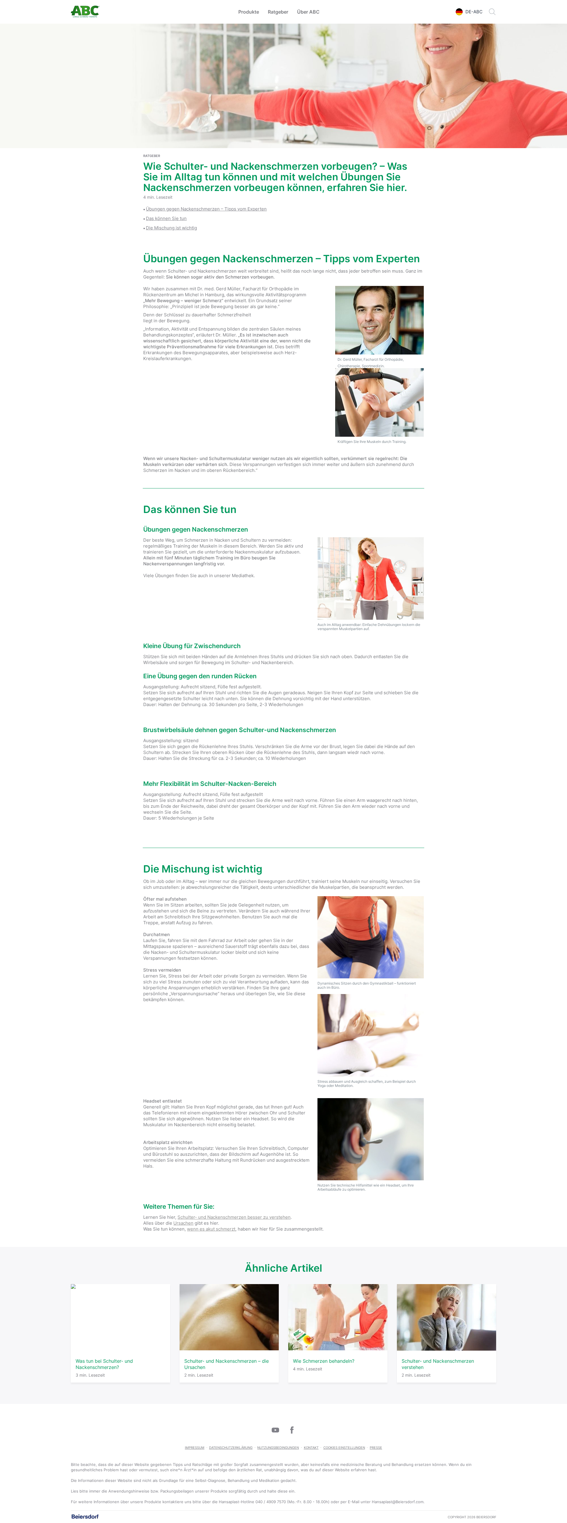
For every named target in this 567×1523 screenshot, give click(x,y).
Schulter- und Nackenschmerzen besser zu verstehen (234, 1217)
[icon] (275, 1430)
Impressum (194, 1448)
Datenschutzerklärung (230, 1448)
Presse (376, 1448)
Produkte (248, 12)
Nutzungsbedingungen (278, 1448)
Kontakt (311, 1448)
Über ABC (308, 12)
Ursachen (183, 1223)
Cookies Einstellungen (344, 1448)
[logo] (85, 12)
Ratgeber (278, 12)
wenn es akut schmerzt (211, 1229)
